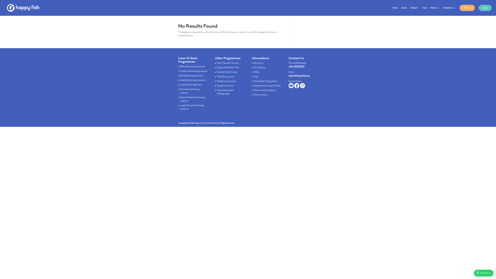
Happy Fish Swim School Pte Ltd (206, 123)
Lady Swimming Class (191, 84)
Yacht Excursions (225, 76)
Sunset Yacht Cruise (227, 72)
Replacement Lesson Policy (267, 85)
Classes (413, 8)
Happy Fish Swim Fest (228, 67)
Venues (433, 8)
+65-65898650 (297, 66)
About (404, 8)
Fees (425, 8)
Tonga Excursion (225, 85)
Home (395, 8)
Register (467, 8)
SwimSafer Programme (265, 81)
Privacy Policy (260, 94)
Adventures (448, 8)
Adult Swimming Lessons (192, 80)
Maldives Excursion (226, 81)
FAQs (256, 72)
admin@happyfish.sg (299, 75)
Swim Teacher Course (228, 63)
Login (485, 8)
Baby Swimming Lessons (192, 66)
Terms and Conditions (265, 90)
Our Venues (260, 67)
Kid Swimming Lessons (191, 75)
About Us (258, 63)
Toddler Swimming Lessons (193, 71)
